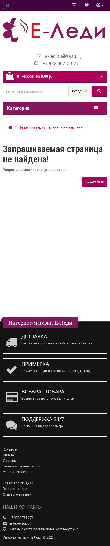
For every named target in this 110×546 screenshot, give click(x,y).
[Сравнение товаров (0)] (74, 5)
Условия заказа (15, 472)
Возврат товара (15, 489)
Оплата (8, 455)
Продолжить (94, 182)
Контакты (10, 449)
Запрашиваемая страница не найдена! (51, 127)
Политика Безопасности (21, 466)
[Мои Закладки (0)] (86, 5)
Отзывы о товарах (17, 494)
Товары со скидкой (18, 483)
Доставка (10, 460)
